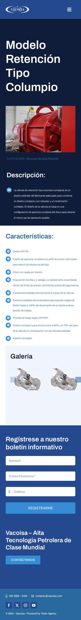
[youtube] (34, 605)
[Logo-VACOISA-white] (17, 7)
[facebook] (9, 605)
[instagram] (25, 605)
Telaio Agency (48, 613)
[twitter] (17, 605)
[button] (13, 379)
